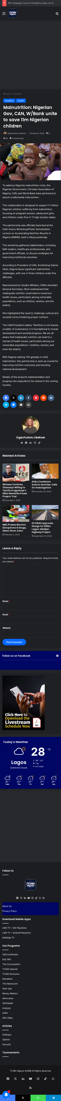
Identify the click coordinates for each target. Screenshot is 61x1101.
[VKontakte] (51, 398)
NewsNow (7, 979)
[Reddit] (43, 398)
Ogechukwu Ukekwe (16, 133)
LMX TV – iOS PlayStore (14, 928)
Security (6, 1044)
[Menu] (3, 14)
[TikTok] (39, 443)
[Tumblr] (28, 398)
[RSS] (44, 898)
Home (8, 93)
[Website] (22, 443)
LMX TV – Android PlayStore (16, 932)
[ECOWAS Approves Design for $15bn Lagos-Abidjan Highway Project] (45, 512)
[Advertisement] (30, 54)
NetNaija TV (8, 937)
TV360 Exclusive (10, 974)
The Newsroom (10, 983)
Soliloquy (6, 1034)
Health (21, 100)
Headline (17, 93)
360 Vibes (7, 1018)
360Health (7, 1003)
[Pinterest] (36, 398)
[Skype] (6, 405)
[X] (13, 398)
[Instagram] (35, 443)
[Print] (28, 405)
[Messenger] (13, 405)
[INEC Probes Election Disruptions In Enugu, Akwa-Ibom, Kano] (16, 513)
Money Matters (10, 993)
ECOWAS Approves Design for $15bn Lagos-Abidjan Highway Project (42, 528)
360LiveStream (10, 954)
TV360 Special (9, 969)
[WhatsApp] (40, 898)
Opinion (6, 1039)
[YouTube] (28, 898)
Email (6, 614)
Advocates (7, 998)
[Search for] (57, 14)
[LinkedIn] (21, 398)
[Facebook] (6, 398)
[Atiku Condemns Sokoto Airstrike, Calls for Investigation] (45, 471)
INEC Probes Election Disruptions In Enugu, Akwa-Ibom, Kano (14, 527)
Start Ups (7, 988)
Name (6, 601)
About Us (7, 906)
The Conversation (11, 964)
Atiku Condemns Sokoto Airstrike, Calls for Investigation (44, 484)
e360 (5, 1013)
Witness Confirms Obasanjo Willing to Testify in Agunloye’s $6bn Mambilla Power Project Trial (15, 490)
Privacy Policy (9, 911)
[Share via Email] (21, 405)
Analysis (6, 1008)
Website (7, 628)
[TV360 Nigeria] (13, 13)
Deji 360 (6, 959)
